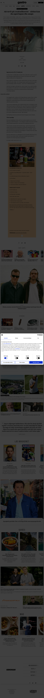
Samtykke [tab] (6, 338)
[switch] (16, 358)
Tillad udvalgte (22, 362)
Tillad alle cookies (36, 362)
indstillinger (17, 348)
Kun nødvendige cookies (8, 362)
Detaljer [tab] (16, 338)
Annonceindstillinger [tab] (27, 338)
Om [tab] (38, 338)
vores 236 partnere (7, 343)
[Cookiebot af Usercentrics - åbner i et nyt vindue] (38, 335)
